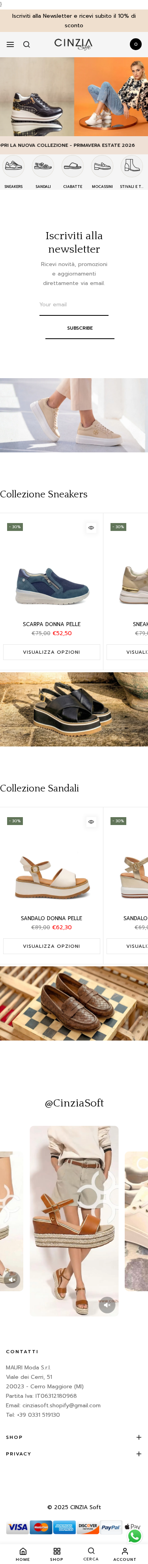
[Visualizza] (91, 528)
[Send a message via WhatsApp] (135, 1536)
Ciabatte (72, 187)
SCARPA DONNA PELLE (52, 624)
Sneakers (13, 187)
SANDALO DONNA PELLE (51, 918)
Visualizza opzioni (51, 652)
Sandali (43, 187)
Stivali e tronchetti (132, 187)
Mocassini (102, 187)
